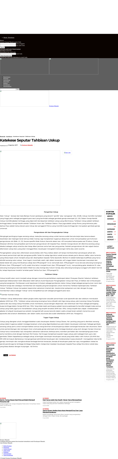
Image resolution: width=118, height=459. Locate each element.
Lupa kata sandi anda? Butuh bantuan (10, 49)
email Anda (19, 54)
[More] (74, 145)
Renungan (5, 78)
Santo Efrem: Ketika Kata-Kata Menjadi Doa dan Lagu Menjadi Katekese (63, 411)
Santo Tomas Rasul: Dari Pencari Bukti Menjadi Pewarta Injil (17, 400)
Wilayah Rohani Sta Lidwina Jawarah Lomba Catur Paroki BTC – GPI (111, 319)
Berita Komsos (6, 77)
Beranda (2, 136)
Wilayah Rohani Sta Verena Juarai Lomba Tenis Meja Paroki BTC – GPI (111, 291)
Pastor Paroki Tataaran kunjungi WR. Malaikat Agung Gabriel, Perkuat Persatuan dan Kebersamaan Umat (111, 262)
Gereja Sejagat (6, 80)
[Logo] (24, 74)
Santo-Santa (6, 81)
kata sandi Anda (20, 45)
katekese (12, 355)
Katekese (5, 83)
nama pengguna (20, 43)
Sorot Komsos (6, 84)
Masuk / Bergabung (8, 37)
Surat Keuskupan (7, 86)
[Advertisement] (59, 120)
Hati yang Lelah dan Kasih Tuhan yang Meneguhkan (62, 400)
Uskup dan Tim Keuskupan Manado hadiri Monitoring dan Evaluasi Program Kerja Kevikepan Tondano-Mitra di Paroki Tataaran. (111, 356)
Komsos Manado (27, 145)
